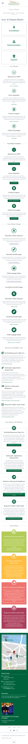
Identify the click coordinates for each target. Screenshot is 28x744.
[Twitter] (14, 730)
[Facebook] (10, 730)
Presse (18, 727)
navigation (2, 3)
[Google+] (17, 730)
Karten (14, 727)
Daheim (9, 727)
